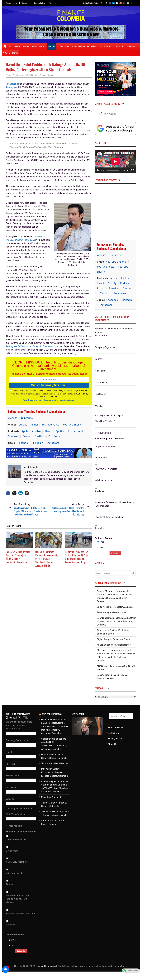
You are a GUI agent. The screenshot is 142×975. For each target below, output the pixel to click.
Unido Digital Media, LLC (92, 3)
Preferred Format (103, 538)
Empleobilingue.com (52, 714)
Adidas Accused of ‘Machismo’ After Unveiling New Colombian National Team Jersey (68, 511)
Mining (33, 46)
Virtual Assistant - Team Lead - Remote (52, 822)
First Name (100, 370)
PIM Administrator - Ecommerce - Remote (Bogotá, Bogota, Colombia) (55, 772)
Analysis (6, 52)
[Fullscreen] (132, 170)
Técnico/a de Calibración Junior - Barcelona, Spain (113, 632)
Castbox (40, 436)
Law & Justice (119, 46)
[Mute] (128, 170)
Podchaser (54, 436)
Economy (107, 46)
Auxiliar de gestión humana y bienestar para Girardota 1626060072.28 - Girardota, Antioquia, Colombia (54, 786)
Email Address (102, 335)
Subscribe (27, 417)
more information (69, 390)
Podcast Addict (77, 431)
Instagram (53, 442)
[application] (115, 161)
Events (15, 52)
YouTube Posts (50, 424)
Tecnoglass (11, 87)
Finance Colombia (45, 966)
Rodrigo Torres (46, 75)
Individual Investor (103, 480)
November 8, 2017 (24, 75)
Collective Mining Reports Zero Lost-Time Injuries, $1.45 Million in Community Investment (18, 557)
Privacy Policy (39, 3)
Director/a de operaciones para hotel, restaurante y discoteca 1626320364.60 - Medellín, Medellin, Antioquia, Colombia (116, 655)
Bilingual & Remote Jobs (109, 583)
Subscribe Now (11, 3)
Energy (17, 46)
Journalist (99, 528)
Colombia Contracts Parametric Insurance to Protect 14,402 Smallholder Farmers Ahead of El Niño (46, 558)
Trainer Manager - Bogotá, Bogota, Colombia (54, 804)
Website (12, 417)
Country (99, 358)
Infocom (25, 46)
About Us (52, 3)
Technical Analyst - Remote (54, 763)
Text (101, 547)
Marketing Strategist (51, 797)
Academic (99, 491)
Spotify (60, 431)
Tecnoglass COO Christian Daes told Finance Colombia (33, 346)
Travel (60, 46)
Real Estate (91, 46)
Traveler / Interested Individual (109, 517)
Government (101, 457)
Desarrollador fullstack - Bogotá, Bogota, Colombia (112, 676)
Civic (67, 46)
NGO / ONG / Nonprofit (106, 468)
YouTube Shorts (72, 424)
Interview (131, 46)
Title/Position (101, 382)
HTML (102, 542)
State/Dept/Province (105, 421)
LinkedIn (38, 442)
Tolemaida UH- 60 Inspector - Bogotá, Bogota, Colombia (55, 813)
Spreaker (13, 436)
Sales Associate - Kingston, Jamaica (115, 606)
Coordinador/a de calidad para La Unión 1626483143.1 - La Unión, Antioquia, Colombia (116, 621)
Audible (36, 431)
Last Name (100, 394)
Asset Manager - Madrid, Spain (112, 612)
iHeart (48, 431)
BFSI (10, 46)
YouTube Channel (27, 424)
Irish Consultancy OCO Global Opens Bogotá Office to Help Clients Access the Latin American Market (30, 511)
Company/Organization (106, 347)
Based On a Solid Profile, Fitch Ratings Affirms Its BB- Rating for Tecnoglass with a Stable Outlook (46, 67)
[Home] (5, 46)
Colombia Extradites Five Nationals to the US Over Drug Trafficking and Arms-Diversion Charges (76, 557)
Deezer (26, 436)
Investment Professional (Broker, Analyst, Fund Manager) (115, 504)
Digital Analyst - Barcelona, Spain (113, 639)
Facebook (23, 442)
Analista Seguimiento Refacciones (114, 644)
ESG (100, 46)
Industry (51, 46)
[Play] (98, 170)
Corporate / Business (105, 446)
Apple (24, 431)
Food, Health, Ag (78, 46)
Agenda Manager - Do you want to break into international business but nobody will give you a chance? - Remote (114, 596)
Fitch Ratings (12, 83)
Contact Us (26, 3)
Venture (42, 46)
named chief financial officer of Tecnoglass (25, 238)
